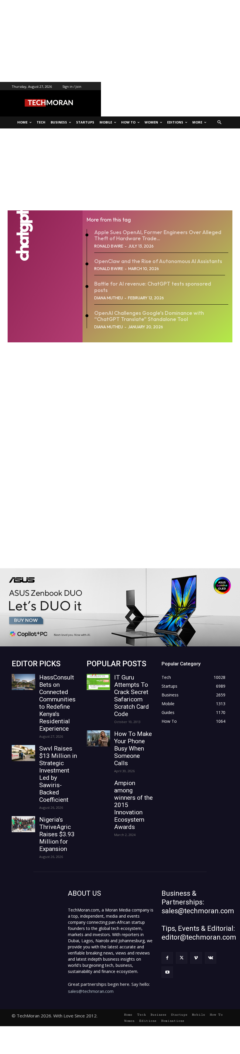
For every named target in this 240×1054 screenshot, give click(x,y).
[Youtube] (167, 972)
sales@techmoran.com (91, 991)
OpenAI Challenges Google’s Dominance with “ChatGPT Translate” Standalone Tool (149, 316)
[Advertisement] (120, 41)
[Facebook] (167, 958)
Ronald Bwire (108, 246)
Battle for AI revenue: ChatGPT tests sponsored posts (152, 286)
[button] (220, 122)
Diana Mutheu (108, 298)
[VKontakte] (210, 958)
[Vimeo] (196, 958)
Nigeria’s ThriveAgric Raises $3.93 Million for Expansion (57, 834)
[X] (181, 958)
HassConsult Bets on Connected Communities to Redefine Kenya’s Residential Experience (57, 703)
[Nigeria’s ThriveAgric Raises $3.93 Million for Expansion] (23, 824)
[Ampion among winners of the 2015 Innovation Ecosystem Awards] (98, 788)
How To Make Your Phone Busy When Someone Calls (133, 748)
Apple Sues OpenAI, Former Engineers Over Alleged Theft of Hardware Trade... (157, 235)
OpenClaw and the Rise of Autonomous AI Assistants (158, 261)
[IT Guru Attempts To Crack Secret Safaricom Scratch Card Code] (98, 682)
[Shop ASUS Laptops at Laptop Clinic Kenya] (120, 607)
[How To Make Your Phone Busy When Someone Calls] (98, 738)
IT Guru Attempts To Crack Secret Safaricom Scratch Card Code (131, 695)
